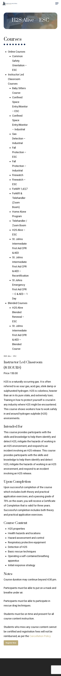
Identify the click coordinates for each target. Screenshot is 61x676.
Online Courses (16, 51)
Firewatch (17, 175)
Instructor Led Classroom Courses (16, 79)
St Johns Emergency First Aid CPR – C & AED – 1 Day (20, 289)
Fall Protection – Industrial (19, 166)
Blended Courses (17, 303)
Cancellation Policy (40, 636)
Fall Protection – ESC (19, 152)
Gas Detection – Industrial (18, 138)
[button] (56, 3)
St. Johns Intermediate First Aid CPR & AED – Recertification (20, 266)
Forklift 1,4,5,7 (20, 188)
